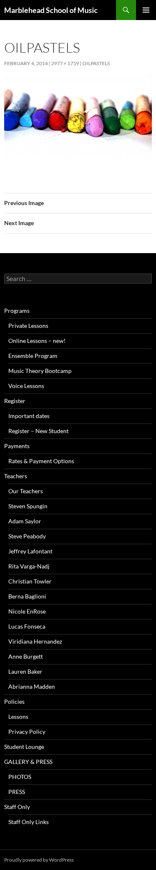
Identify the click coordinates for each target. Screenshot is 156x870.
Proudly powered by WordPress (39, 860)
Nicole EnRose (27, 611)
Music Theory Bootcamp (40, 370)
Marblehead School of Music (51, 10)
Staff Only (17, 806)
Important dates (29, 415)
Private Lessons (28, 325)
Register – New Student (38, 430)
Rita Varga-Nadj (29, 566)
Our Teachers (25, 491)
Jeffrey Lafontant (30, 551)
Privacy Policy (26, 731)
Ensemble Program (32, 355)
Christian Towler (30, 581)
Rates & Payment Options (41, 460)
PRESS (16, 791)
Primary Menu (146, 10)
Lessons (18, 716)
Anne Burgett (25, 656)
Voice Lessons (26, 385)
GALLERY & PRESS (28, 761)
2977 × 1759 (65, 63)
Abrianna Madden (31, 686)
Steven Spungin (27, 506)
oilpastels (96, 63)
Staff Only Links (28, 821)
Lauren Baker (25, 671)
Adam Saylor (24, 521)
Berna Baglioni (27, 596)
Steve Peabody (27, 536)
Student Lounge (24, 746)
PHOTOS (19, 776)
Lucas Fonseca (26, 626)
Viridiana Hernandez (35, 641)
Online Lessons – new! (37, 340)
